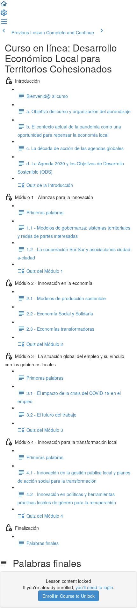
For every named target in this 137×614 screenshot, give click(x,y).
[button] (4, 6)
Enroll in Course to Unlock (68, 596)
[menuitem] (4, 14)
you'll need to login (94, 587)
